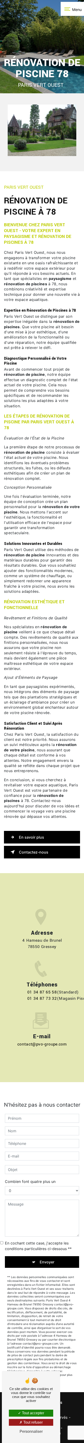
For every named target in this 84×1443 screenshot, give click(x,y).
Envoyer (47, 1262)
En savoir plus (31, 837)
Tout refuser (32, 1422)
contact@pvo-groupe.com (42, 1044)
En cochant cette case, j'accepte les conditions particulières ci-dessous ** (38, 1246)
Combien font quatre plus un (30, 1181)
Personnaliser (31, 1431)
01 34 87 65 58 (42, 992)
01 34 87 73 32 (42, 998)
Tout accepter (32, 1413)
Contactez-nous (33, 852)
